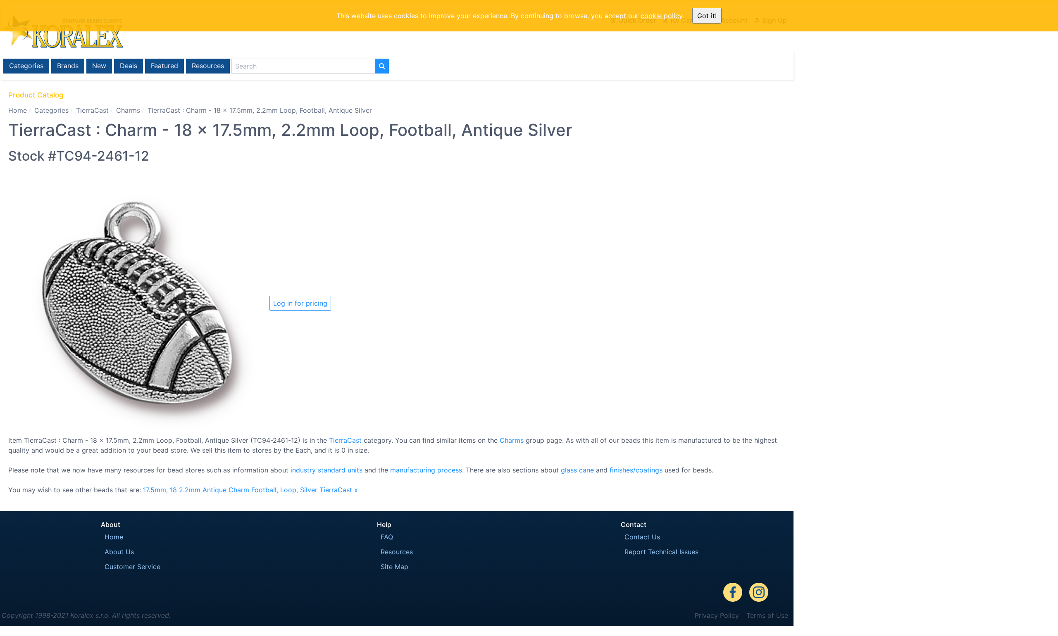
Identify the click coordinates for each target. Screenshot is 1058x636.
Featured (164, 66)
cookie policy (661, 16)
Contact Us (642, 537)
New (99, 66)
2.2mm (189, 490)
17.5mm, (155, 490)
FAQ (387, 537)
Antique (214, 490)
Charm (239, 490)
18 (173, 490)
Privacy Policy (717, 615)
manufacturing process (426, 470)
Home (17, 110)
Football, (264, 490)
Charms (128, 110)
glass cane (577, 470)
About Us (119, 552)
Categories (26, 66)
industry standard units (326, 470)
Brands (68, 66)
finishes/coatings (636, 470)
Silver (308, 490)
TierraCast (92, 110)
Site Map (394, 566)
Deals (128, 66)
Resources (208, 66)
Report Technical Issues (661, 552)
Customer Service (132, 566)
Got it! (707, 16)
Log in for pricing (300, 303)
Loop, (289, 490)
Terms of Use (767, 615)
